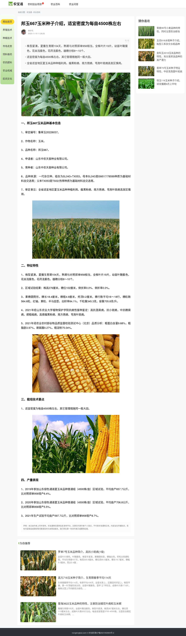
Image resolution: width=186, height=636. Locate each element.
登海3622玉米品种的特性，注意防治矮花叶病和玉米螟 (89, 603)
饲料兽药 (7, 54)
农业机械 (7, 70)
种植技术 (7, 38)
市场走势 (7, 46)
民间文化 (7, 78)
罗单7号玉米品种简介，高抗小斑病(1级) (81, 552)
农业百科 (55, 4)
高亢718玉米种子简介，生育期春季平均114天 (84, 577)
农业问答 (73, 4)
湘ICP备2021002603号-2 (104, 632)
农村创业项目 (35, 4)
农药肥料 (7, 62)
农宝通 (29, 12)
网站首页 (7, 21)
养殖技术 (7, 29)
